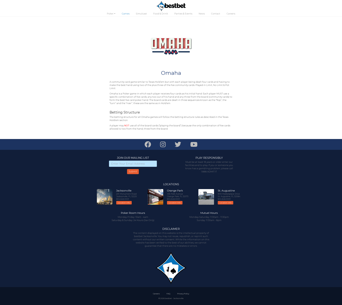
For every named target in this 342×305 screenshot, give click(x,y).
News (202, 13)
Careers (231, 13)
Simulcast (141, 13)
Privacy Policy (183, 294)
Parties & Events (183, 13)
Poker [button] (110, 13)
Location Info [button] (124, 203)
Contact (215, 13)
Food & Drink (160, 13)
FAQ (168, 294)
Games (125, 13)
